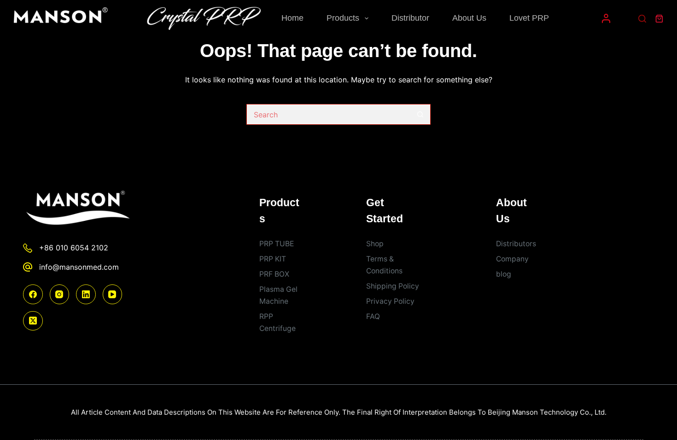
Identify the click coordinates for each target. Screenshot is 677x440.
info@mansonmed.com (79, 267)
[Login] (606, 18)
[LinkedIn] (86, 294)
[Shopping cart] (659, 19)
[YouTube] (113, 294)
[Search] (642, 19)
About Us (469, 18)
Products (343, 18)
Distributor (410, 18)
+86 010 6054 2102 (73, 247)
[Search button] (420, 114)
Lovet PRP (529, 18)
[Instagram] (60, 294)
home (292, 18)
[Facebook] (33, 294)
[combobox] (328, 114)
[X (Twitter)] (33, 321)
